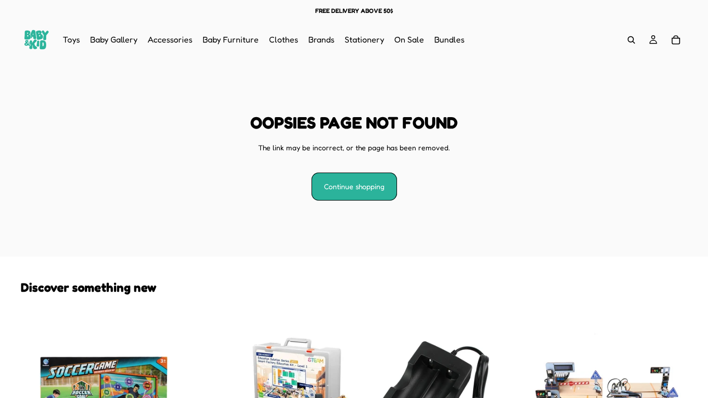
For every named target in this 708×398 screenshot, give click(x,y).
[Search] (631, 40)
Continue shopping (354, 186)
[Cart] (675, 40)
